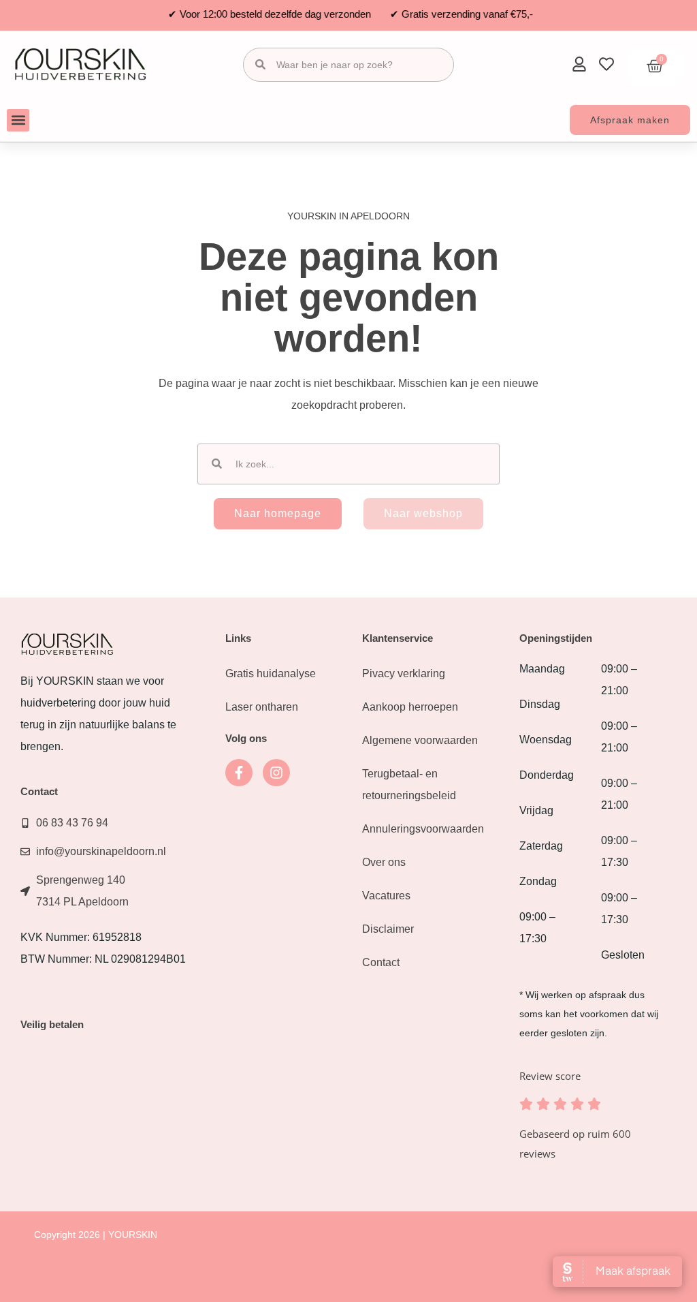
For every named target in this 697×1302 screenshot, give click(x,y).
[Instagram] (276, 772)
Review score (550, 1076)
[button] (18, 120)
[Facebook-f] (239, 772)
